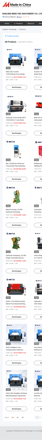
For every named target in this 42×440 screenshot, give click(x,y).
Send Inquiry (16, 87)
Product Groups (13, 36)
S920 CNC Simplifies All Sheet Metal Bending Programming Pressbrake (16, 395)
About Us (30, 23)
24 (13, 417)
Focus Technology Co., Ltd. (29, 431)
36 (18, 417)
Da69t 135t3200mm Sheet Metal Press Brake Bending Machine (15, 303)
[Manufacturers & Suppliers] (17, 4)
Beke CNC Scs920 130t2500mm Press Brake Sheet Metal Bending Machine (16, 74)
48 (23, 417)
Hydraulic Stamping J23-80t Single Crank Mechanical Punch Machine (16, 257)
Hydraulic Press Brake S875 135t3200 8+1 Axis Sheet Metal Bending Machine (16, 119)
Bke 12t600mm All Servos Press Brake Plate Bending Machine (15, 165)
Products (19, 23)
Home (7, 23)
